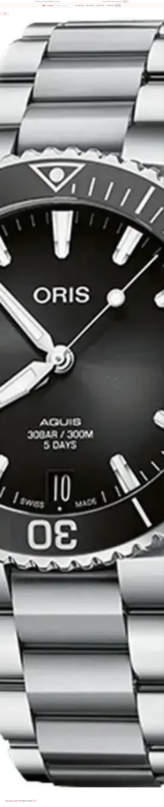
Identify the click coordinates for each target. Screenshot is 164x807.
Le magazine (100, 5)
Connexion (110, 5)
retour (5, 13)
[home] (48, 5)
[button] (74, 9)
